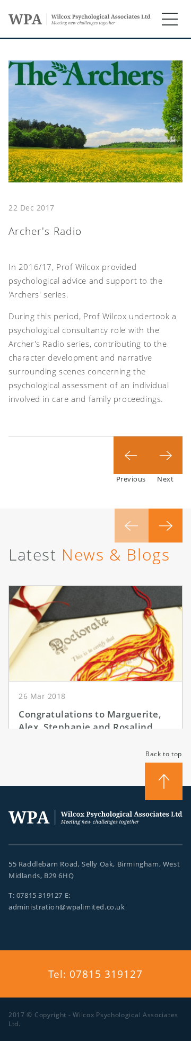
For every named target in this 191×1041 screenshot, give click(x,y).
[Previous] (131, 453)
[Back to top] (164, 781)
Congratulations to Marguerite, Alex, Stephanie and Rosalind (90, 720)
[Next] (165, 453)
